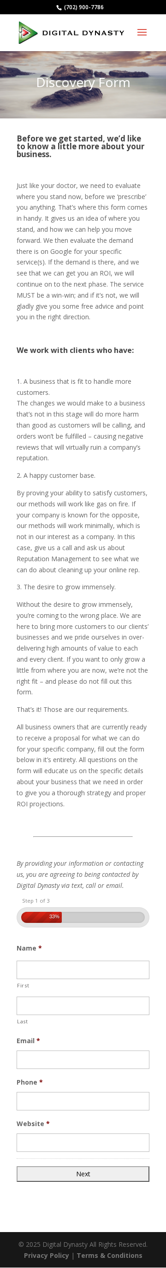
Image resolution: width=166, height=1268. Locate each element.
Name (29, 948)
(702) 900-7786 (83, 7)
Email (28, 1041)
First (23, 985)
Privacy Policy (46, 1255)
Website (33, 1124)
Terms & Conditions (109, 1255)
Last (22, 1021)
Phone (30, 1082)
